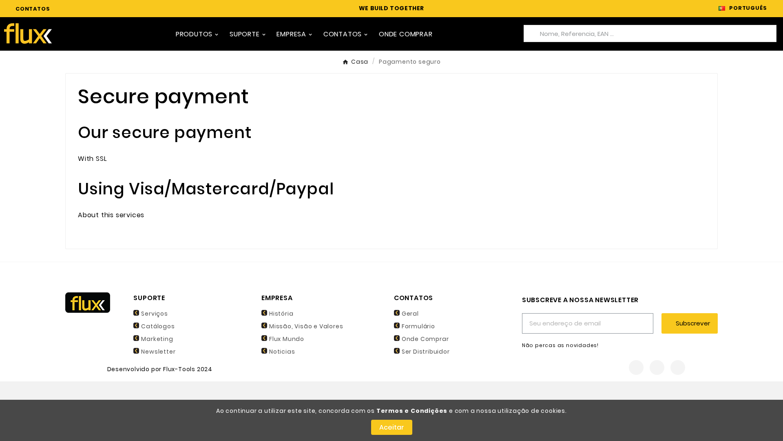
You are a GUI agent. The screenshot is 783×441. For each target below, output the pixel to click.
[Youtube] (677, 367)
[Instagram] (657, 367)
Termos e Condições (411, 411)
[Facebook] (636, 367)
